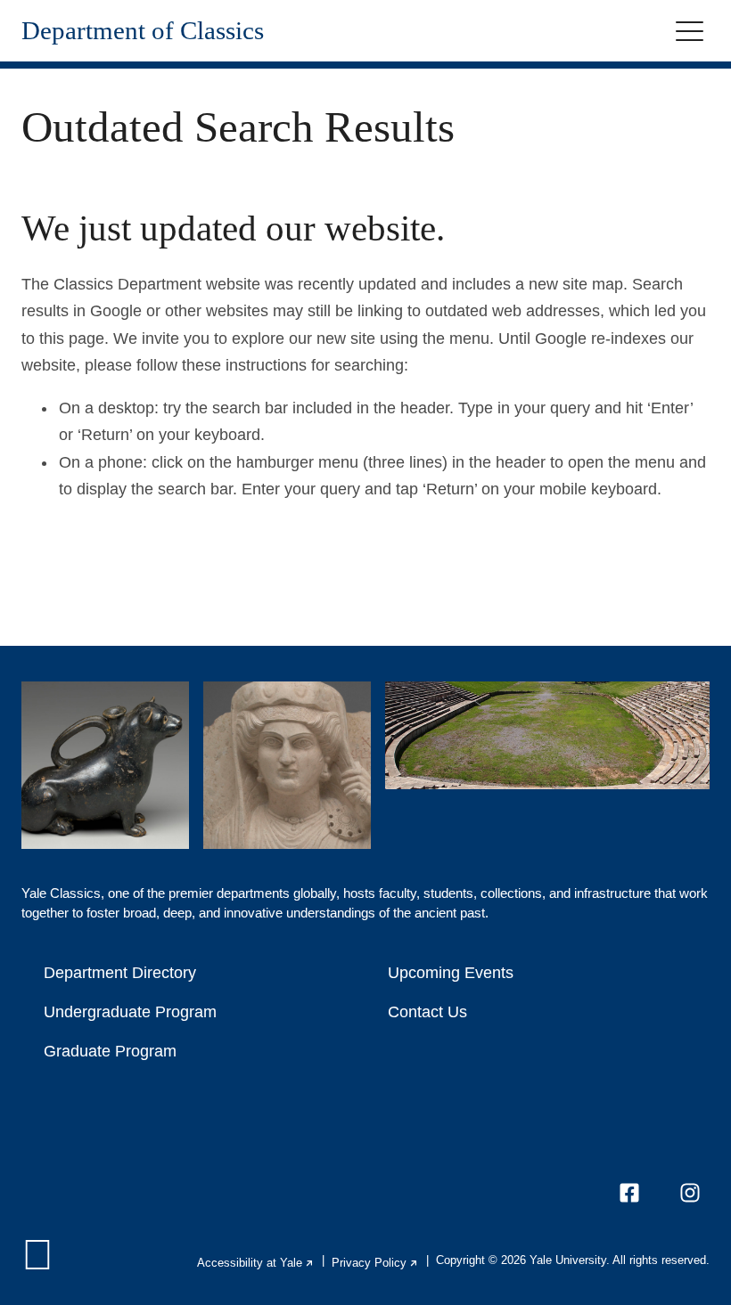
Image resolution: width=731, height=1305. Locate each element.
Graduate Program (110, 1051)
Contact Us (427, 1012)
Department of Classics (142, 31)
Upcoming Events (450, 973)
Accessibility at (256, 1262)
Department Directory (120, 973)
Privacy (375, 1262)
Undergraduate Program (130, 1012)
